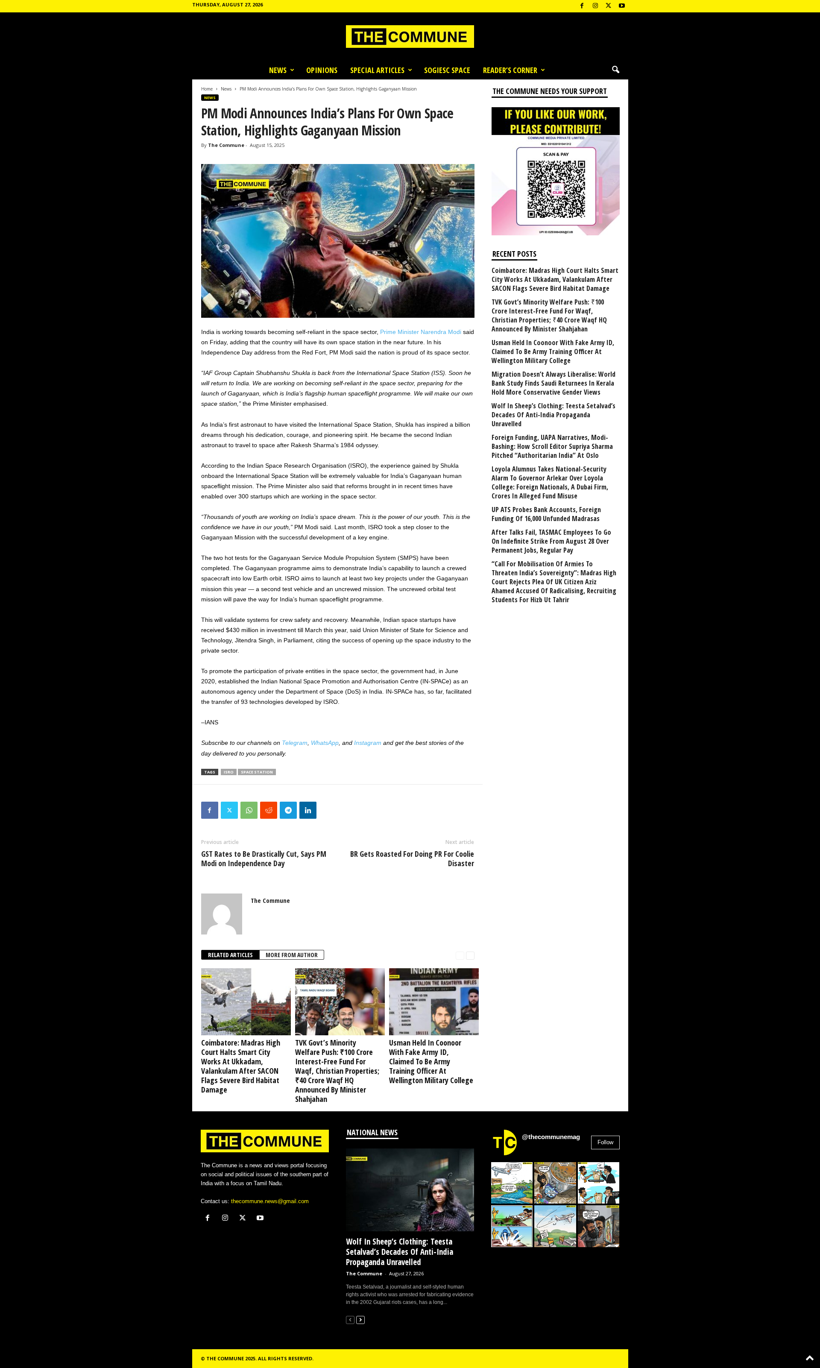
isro (229, 772)
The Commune (226, 145)
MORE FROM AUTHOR (292, 955)
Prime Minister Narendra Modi (420, 331)
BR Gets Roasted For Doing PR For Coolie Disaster (412, 858)
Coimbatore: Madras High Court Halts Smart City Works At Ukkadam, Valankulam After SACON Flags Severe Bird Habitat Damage (240, 1066)
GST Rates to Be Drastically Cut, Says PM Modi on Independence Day (263, 858)
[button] (615, 70)
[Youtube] (622, 6)
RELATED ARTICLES (230, 955)
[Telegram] (288, 810)
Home (207, 89)
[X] (608, 6)
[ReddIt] (268, 810)
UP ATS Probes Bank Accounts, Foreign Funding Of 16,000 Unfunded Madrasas (546, 514)
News (278, 70)
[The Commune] (410, 36)
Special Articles (377, 70)
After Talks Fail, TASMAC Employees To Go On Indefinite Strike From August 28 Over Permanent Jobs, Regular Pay (551, 541)
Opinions (321, 70)
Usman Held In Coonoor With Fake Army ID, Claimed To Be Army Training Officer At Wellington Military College (431, 1061)
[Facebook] (582, 6)
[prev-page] (460, 955)
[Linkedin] (307, 810)
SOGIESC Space (447, 70)
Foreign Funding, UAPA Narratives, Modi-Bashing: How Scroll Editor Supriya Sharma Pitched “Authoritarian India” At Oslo (552, 446)
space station (257, 772)
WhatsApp (325, 742)
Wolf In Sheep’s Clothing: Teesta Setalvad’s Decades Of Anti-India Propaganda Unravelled (553, 414)
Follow (605, 1142)
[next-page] (470, 955)
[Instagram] (595, 6)
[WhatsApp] (249, 810)
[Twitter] (229, 810)
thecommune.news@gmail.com (270, 1201)
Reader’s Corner (510, 70)
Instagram (367, 742)
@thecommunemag (551, 1136)
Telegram (295, 742)
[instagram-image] (512, 1183)
